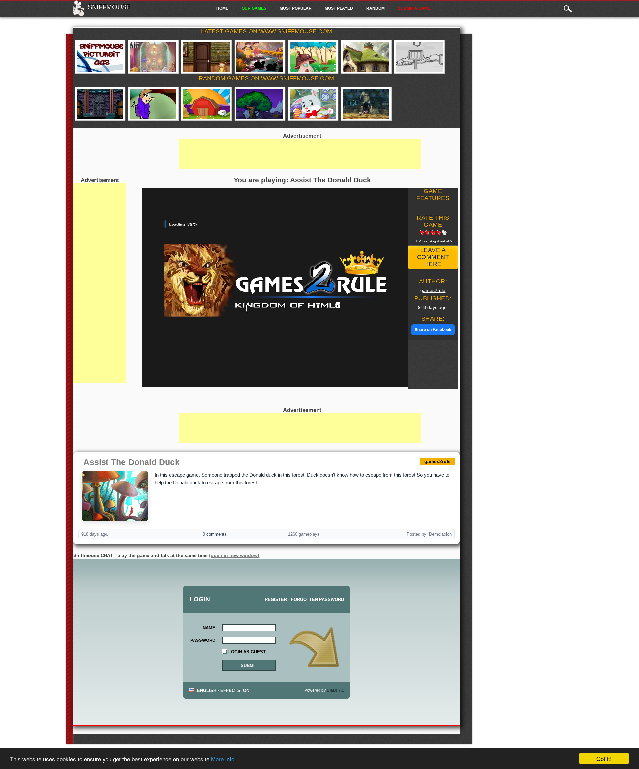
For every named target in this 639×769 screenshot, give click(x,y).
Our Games (254, 8)
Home (222, 8)
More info (222, 759)
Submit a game (414, 8)
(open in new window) (234, 555)
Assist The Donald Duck (131, 462)
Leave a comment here (433, 257)
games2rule (432, 290)
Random (375, 8)
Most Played (339, 8)
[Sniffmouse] (78, 14)
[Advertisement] (99, 283)
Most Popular (296, 8)
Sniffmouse (109, 7)
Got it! (604, 758)
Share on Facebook (433, 329)
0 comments (215, 534)
